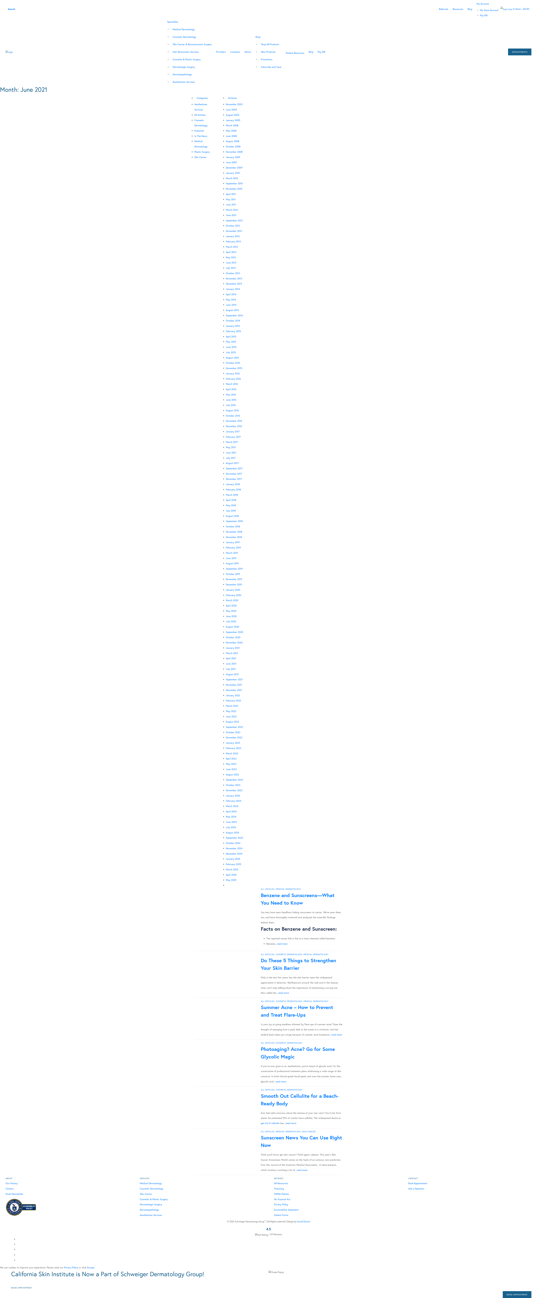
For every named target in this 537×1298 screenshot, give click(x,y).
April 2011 (231, 194)
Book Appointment (417, 1183)
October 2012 (233, 225)
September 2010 (234, 183)
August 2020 (232, 626)
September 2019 (234, 568)
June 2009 (231, 162)
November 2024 (234, 848)
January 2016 (233, 373)
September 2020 (234, 632)
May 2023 (231, 763)
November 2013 (234, 278)
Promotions (266, 59)
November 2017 (234, 473)
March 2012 (232, 209)
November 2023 (234, 790)
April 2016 (231, 389)
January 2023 (233, 742)
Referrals (443, 9)
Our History (12, 1183)
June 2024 (231, 822)
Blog (470, 9)
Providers (221, 51)
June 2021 (231, 663)
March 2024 (232, 806)
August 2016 (232, 410)
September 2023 (234, 779)
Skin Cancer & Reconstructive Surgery (192, 44)
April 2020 (231, 605)
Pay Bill (483, 15)
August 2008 (232, 141)
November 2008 (234, 151)
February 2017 (233, 436)
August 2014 (232, 310)
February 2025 (233, 864)
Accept (90, 1267)
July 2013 (231, 267)
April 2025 (231, 874)
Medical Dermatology (184, 29)
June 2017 (231, 452)
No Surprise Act (282, 1199)
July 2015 (231, 352)
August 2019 (232, 563)
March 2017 (232, 442)
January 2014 (233, 289)
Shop (257, 36)
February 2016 (233, 378)
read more (282, 943)
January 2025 (233, 858)
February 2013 (233, 241)
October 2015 (233, 362)
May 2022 (231, 711)
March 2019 (232, 552)
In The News (200, 136)
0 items (520, 8)
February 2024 (233, 800)
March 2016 (232, 384)
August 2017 (232, 463)
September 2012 (234, 220)
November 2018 (234, 531)
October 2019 (233, 574)
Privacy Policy (281, 1204)
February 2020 (233, 595)
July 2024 (231, 827)
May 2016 (231, 394)
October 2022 (233, 732)
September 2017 (234, 468)
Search (11, 9)
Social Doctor (303, 1221)
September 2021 (234, 679)
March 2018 (232, 494)
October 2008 (233, 146)
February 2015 (233, 331)
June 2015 (231, 347)
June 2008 (231, 136)
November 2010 (234, 188)
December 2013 (234, 283)
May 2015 (231, 341)
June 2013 (231, 262)
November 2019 (234, 579)
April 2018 (231, 500)
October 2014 (233, 320)
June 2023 (231, 769)
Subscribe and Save (271, 67)
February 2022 (233, 700)
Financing (279, 1188)
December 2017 (234, 478)
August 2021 (232, 674)
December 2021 (234, 690)
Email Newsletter (14, 1193)
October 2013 (233, 273)
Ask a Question (416, 1188)
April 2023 (231, 758)
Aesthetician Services (184, 81)
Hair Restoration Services (186, 51)
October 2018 (233, 526)
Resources (458, 9)
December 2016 (234, 426)
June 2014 (231, 304)
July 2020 (231, 621)
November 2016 (234, 420)
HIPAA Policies (281, 1193)
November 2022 (234, 737)
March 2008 (232, 125)
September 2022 (234, 727)
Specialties (172, 21)
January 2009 (233, 157)
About (248, 51)
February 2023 (233, 748)
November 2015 (234, 368)
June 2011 (231, 204)
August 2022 (232, 721)
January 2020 (233, 589)
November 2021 (234, 684)
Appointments (519, 52)
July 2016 (231, 405)
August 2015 (232, 357)
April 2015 (231, 336)
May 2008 (231, 130)
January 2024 (233, 795)
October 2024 (233, 843)
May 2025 (231, 880)
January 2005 (233, 120)
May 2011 (231, 199)
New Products (268, 51)
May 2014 (231, 299)
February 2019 (233, 547)
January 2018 (233, 484)
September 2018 (234, 521)
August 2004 (232, 114)
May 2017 (231, 447)
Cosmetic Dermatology (184, 36)
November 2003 (234, 104)
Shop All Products (270, 44)
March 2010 (232, 178)
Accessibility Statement (286, 1209)
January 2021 (233, 647)
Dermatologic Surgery (184, 67)
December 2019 (234, 584)
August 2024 (232, 832)
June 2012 (231, 215)
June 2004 (231, 109)
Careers (10, 1188)
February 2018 (233, 489)
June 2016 (231, 399)
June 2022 (231, 716)
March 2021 (232, 653)
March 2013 (232, 246)
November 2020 (234, 642)
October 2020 (233, 637)
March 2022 (232, 705)
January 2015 (233, 326)
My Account (483, 3)
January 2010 (233, 173)
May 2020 (231, 611)
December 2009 (234, 167)
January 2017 (233, 431)
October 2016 (233, 415)
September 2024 (234, 837)
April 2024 (231, 811)
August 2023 (232, 774)
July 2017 (231, 458)
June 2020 (231, 616)
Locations (235, 51)
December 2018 (234, 537)
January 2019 (233, 542)
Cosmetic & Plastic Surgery (187, 59)
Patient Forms (281, 1215)
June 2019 (231, 558)
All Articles (200, 114)
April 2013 (231, 252)
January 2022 (233, 695)
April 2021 (231, 658)
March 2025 (232, 869)
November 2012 (234, 231)
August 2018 (232, 516)
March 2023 (232, 753)
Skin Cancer (200, 157)
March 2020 (232, 600)
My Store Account (489, 10)
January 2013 (233, 236)
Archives (232, 98)
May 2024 (231, 816)
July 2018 (231, 510)
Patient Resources (295, 53)
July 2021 (231, 669)
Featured (199, 130)
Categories (202, 98)
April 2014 (231, 294)
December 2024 (234, 853)
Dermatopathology (182, 74)
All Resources (281, 1183)
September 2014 (234, 315)
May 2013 (231, 257)
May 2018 (231, 505)
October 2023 (233, 785)
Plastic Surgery (202, 151)
